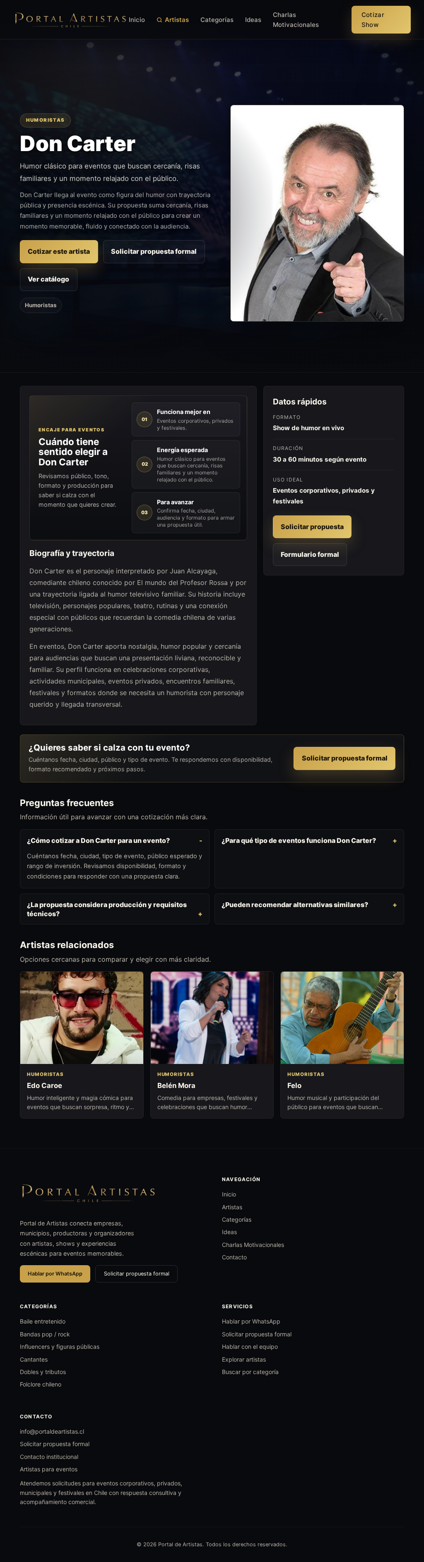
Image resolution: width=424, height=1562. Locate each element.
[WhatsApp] (402, 1513)
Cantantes (34, 1359)
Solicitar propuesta (312, 526)
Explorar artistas (244, 1359)
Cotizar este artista (59, 251)
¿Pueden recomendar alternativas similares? (295, 904)
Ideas (253, 20)
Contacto (234, 1257)
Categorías (217, 20)
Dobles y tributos (43, 1371)
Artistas (177, 20)
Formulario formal (310, 554)
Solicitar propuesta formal (154, 251)
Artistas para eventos (48, 1469)
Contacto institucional (49, 1456)
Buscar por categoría (250, 1371)
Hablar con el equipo (250, 1346)
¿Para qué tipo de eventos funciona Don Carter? (299, 840)
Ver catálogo (48, 279)
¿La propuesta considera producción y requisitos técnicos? (107, 909)
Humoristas (41, 305)
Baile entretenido (42, 1321)
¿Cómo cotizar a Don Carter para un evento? (98, 840)
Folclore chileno (40, 1384)
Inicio (137, 20)
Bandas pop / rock (45, 1334)
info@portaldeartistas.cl (52, 1431)
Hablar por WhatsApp (55, 1274)
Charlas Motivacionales (296, 20)
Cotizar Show (372, 20)
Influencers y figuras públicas (59, 1346)
